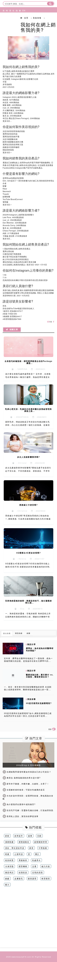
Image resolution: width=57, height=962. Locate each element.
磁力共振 (45, 866)
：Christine (20, 510)
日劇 (39, 835)
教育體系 (45, 878)
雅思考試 (9, 872)
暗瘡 (7, 854)
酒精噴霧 (9, 842)
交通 (34, 866)
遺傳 (30, 835)
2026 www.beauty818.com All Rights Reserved (28, 957)
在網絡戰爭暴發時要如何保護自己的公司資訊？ (27, 771)
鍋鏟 (7, 878)
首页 (26, 17)
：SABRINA (20, 369)
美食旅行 (9, 20)
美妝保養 (37, 17)
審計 (37, 854)
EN (22, 10)
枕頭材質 (9, 860)
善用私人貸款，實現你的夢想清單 (21, 816)
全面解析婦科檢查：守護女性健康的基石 (24, 789)
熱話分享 (31, 644)
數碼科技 (19, 20)
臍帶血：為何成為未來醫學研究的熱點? (40, 649)
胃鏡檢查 (23, 860)
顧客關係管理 (40, 842)
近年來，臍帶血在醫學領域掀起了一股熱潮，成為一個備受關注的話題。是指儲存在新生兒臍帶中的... (28, 659)
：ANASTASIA (20, 417)
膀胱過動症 (24, 842)
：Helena (20, 558)
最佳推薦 (7, 633)
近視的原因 (37, 872)
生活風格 (12, 20)
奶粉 (7, 835)
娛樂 (28, 633)
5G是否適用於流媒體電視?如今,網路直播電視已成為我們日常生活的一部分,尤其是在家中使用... (28, 714)
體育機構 (23, 866)
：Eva (20, 608)
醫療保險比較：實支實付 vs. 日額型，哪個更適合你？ (40, 675)
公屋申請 (18, 854)
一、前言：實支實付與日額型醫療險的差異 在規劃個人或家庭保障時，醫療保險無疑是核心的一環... (27, 688)
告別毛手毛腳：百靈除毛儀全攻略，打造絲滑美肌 (28, 810)
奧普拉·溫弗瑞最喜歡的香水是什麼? (22, 777)
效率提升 (18, 835)
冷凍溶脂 (9, 866)
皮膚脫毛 (18, 878)
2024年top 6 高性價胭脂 (28, 765)
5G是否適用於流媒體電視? (39, 703)
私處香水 (36, 860)
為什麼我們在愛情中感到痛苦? (20, 804)
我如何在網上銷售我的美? (38, 27)
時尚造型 (6, 20)
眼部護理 (32, 878)
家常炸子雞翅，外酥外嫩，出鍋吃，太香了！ (26, 783)
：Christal (20, 463)
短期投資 (23, 872)
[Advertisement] (28, 918)
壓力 (7, 884)
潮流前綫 (18, 633)
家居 (31, 848)
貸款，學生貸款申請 (14, 848)
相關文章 (13, 330)
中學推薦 (43, 848)
